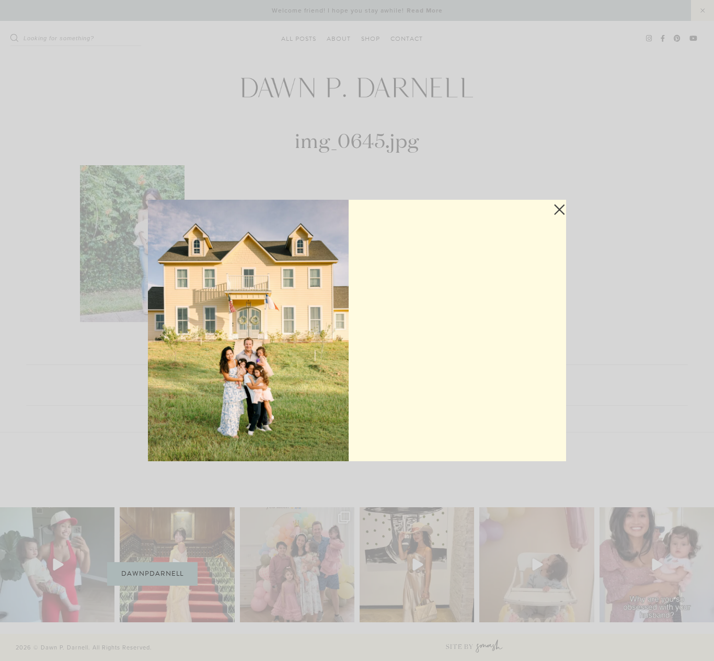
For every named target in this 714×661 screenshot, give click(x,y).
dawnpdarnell (152, 573)
